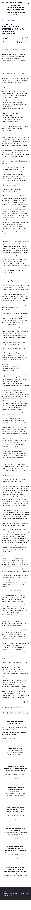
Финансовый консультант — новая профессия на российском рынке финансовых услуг (15, 870)
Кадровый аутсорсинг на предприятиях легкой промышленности (15, 789)
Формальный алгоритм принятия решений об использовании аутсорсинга (15, 848)
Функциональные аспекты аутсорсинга (15, 829)
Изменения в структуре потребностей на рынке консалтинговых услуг (15, 809)
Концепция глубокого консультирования (15, 749)
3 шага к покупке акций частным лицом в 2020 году (14, 733)
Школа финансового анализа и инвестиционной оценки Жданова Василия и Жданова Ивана (15, 9)
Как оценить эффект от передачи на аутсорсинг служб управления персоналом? (15, 768)
